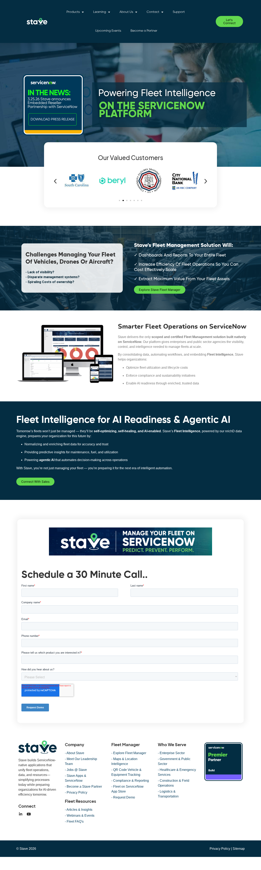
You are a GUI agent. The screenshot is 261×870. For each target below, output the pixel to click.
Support (179, 12)
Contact (153, 12)
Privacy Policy (220, 848)
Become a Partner (143, 30)
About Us (126, 12)
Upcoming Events (108, 30)
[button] (55, 181)
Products (73, 12)
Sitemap (239, 848)
